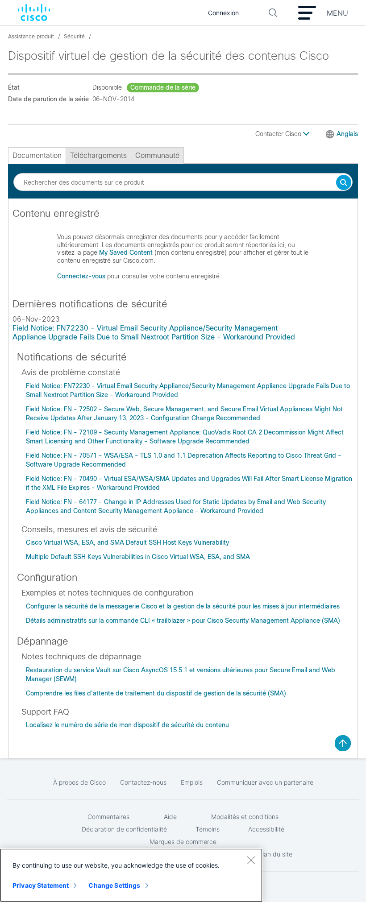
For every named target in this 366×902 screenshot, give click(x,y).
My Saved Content (126, 252)
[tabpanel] (183, 248)
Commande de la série (162, 87)
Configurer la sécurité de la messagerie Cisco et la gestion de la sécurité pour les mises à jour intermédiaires (183, 606)
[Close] (250, 860)
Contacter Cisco (279, 133)
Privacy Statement (40, 885)
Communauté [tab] (157, 155)
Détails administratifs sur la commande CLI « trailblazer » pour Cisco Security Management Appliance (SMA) (183, 620)
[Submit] (343, 183)
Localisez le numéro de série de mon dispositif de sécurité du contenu (127, 724)
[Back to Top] (343, 743)
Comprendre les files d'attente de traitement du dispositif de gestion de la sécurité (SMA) (156, 693)
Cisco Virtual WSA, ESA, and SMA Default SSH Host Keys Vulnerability (127, 542)
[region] (131, 875)
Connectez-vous (81, 276)
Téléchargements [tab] (98, 155)
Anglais (347, 133)
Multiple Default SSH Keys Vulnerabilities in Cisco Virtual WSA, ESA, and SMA (138, 556)
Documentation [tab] (37, 155)
